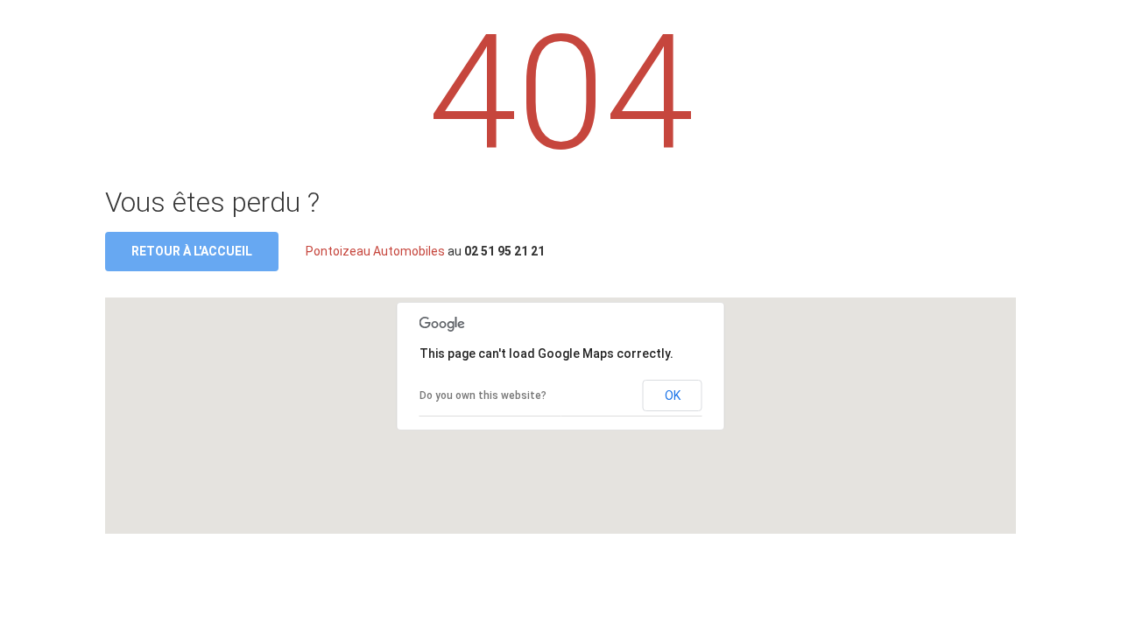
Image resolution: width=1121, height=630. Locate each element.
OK (672, 395)
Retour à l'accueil (191, 251)
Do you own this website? (482, 395)
